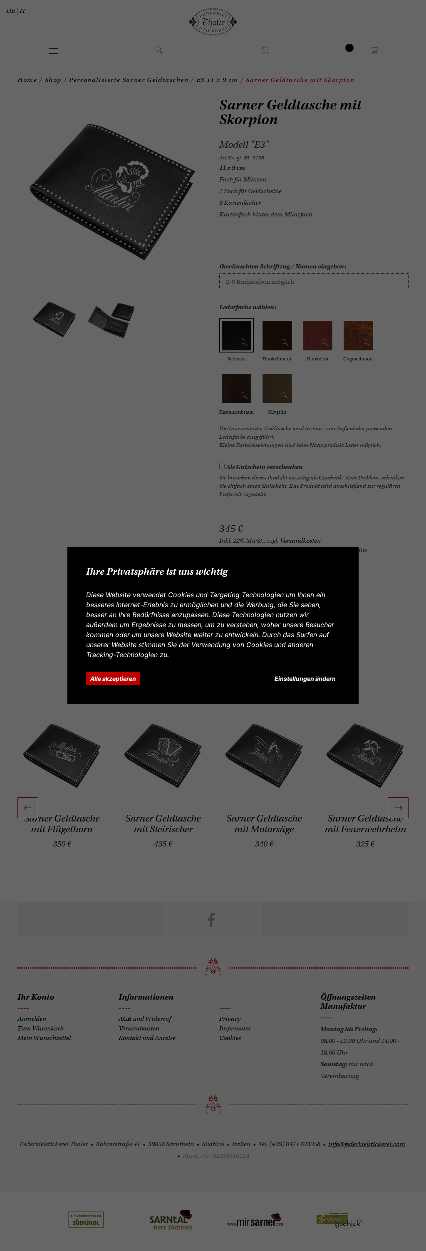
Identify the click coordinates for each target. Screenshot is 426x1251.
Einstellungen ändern (305, 678)
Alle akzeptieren (113, 678)
